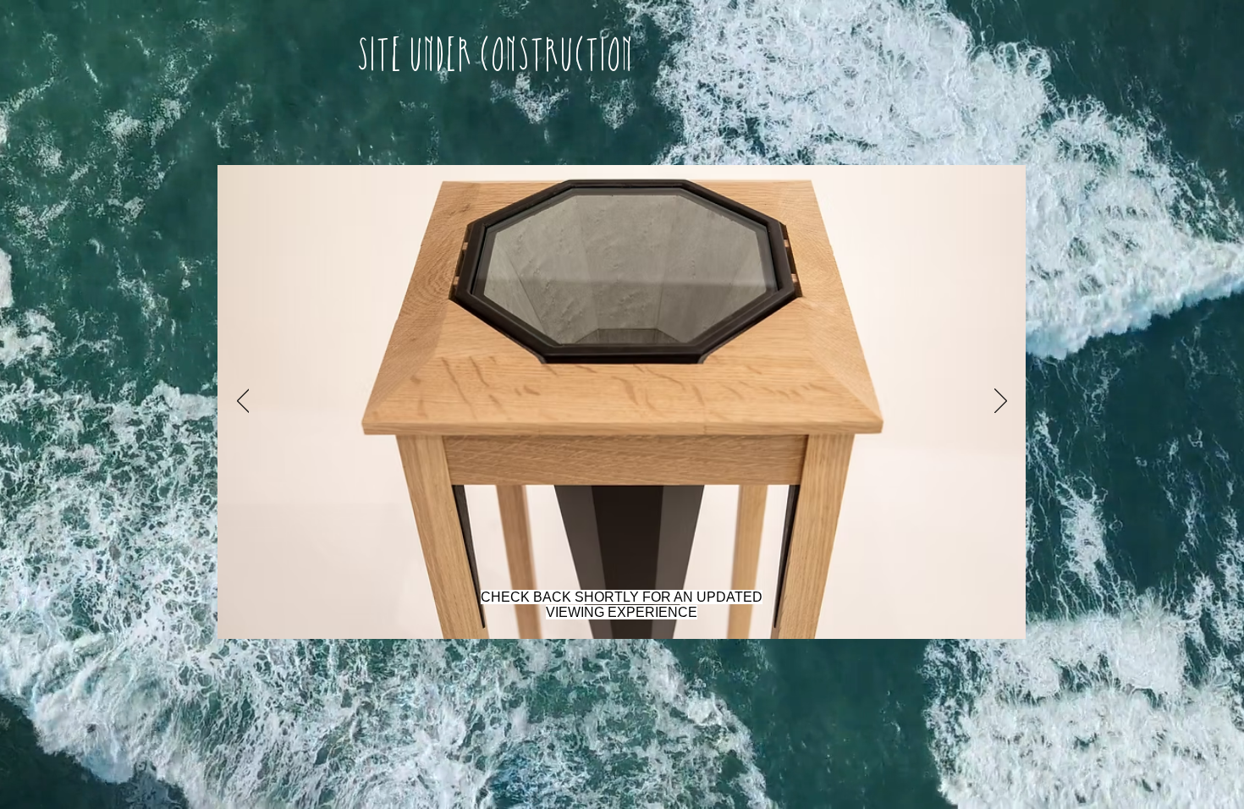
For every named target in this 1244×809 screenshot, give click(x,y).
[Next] (1000, 402)
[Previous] (243, 402)
